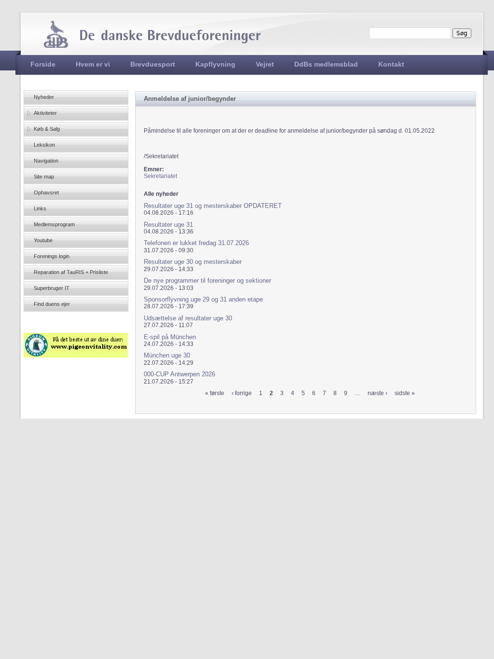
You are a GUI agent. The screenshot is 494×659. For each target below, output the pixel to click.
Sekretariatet (160, 176)
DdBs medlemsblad (326, 64)
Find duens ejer (52, 304)
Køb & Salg (47, 129)
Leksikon (44, 145)
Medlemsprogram (54, 224)
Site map (44, 176)
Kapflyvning (215, 64)
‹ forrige (242, 393)
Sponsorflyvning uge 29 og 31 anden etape (203, 299)
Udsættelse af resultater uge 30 (188, 318)
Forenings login (51, 256)
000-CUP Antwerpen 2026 (179, 374)
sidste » (405, 393)
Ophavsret (46, 192)
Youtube (43, 240)
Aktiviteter (45, 113)
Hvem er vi (93, 64)
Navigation (46, 161)
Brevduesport (152, 64)
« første (214, 393)
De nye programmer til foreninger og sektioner (207, 280)
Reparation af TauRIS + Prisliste (71, 272)
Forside (42, 64)
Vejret (265, 64)
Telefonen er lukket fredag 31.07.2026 (196, 243)
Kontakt (391, 64)
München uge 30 (167, 355)
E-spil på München (170, 337)
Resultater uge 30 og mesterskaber (193, 261)
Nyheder (44, 97)
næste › (377, 393)
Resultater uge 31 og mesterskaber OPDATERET (213, 205)
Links (40, 208)
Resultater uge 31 (168, 224)
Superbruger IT (51, 288)
